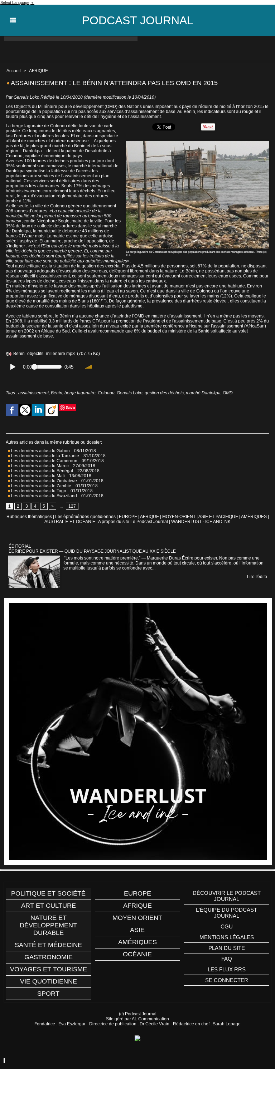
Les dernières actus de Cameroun (43, 460)
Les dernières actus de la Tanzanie (44, 455)
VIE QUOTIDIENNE (48, 981)
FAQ (226, 959)
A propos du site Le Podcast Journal (133, 521)
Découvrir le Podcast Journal (227, 896)
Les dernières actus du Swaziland (43, 495)
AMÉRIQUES (254, 516)
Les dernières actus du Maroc (39, 465)
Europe (137, 893)
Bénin (56, 392)
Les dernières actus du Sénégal (41, 470)
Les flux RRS (227, 969)
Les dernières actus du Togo (38, 490)
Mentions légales (226, 937)
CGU (227, 926)
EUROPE (128, 516)
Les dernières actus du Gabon (40, 450)
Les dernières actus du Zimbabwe (43, 480)
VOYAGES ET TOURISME (48, 969)
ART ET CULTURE (48, 905)
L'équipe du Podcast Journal (226, 913)
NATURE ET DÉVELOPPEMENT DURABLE (48, 925)
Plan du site (226, 948)
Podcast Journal (137, 20)
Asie (137, 929)
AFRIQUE (38, 70)
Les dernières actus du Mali (37, 475)
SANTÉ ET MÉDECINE (48, 944)
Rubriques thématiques (29, 516)
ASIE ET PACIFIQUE (218, 516)
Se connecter (226, 980)
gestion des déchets (164, 392)
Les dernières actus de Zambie (40, 485)
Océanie (137, 954)
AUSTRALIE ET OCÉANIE (69, 521)
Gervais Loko (130, 392)
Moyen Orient (137, 917)
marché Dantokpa (203, 392)
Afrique (137, 905)
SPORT (48, 993)
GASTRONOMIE (48, 957)
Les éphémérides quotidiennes (85, 516)
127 (72, 506)
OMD (228, 392)
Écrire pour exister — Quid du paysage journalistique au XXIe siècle (92, 551)
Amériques (137, 942)
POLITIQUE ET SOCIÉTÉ (48, 893)
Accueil (13, 70)
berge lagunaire (80, 392)
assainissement (33, 392)
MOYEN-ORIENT (179, 516)
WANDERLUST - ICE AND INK (201, 521)
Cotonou (106, 392)
